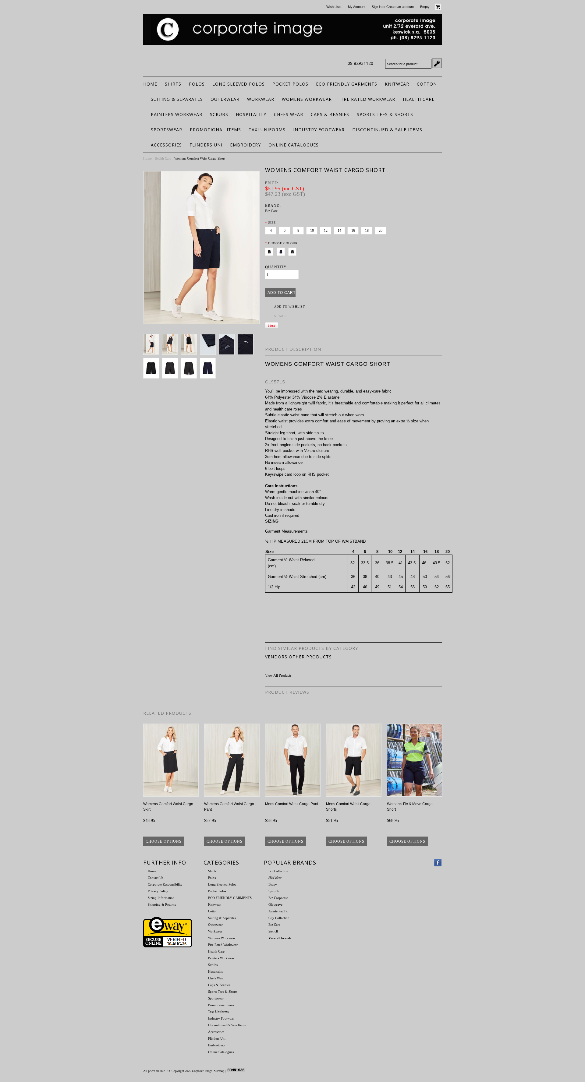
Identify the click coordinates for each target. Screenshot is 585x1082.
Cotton (427, 84)
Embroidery (245, 145)
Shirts (173, 84)
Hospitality (251, 114)
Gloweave (275, 904)
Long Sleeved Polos (238, 84)
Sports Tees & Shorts (385, 114)
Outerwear (225, 99)
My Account (356, 7)
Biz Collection (278, 871)
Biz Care (271, 211)
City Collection (278, 918)
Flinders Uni (206, 145)
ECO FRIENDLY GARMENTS (346, 84)
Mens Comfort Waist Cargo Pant (291, 804)
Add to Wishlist (289, 306)
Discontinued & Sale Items (387, 129)
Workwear (260, 99)
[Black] (270, 250)
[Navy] (282, 250)
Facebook (438, 862)
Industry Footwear (319, 129)
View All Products (278, 675)
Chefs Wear (288, 114)
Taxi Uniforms (267, 129)
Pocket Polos (290, 84)
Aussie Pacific (278, 911)
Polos (197, 84)
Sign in (376, 7)
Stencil (273, 931)
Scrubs (219, 114)
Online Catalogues (293, 145)
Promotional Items (215, 129)
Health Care (418, 99)
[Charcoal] (293, 250)
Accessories (166, 145)
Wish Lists (334, 7)
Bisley (272, 884)
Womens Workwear (307, 99)
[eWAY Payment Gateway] (167, 946)
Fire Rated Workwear (367, 99)
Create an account (400, 7)
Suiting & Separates (177, 99)
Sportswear (166, 129)
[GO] (437, 63)
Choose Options (164, 841)
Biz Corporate (278, 898)
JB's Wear (275, 877)
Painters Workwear (176, 114)
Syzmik (273, 891)
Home (147, 158)
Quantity (276, 267)
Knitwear (397, 84)
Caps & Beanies (330, 114)
